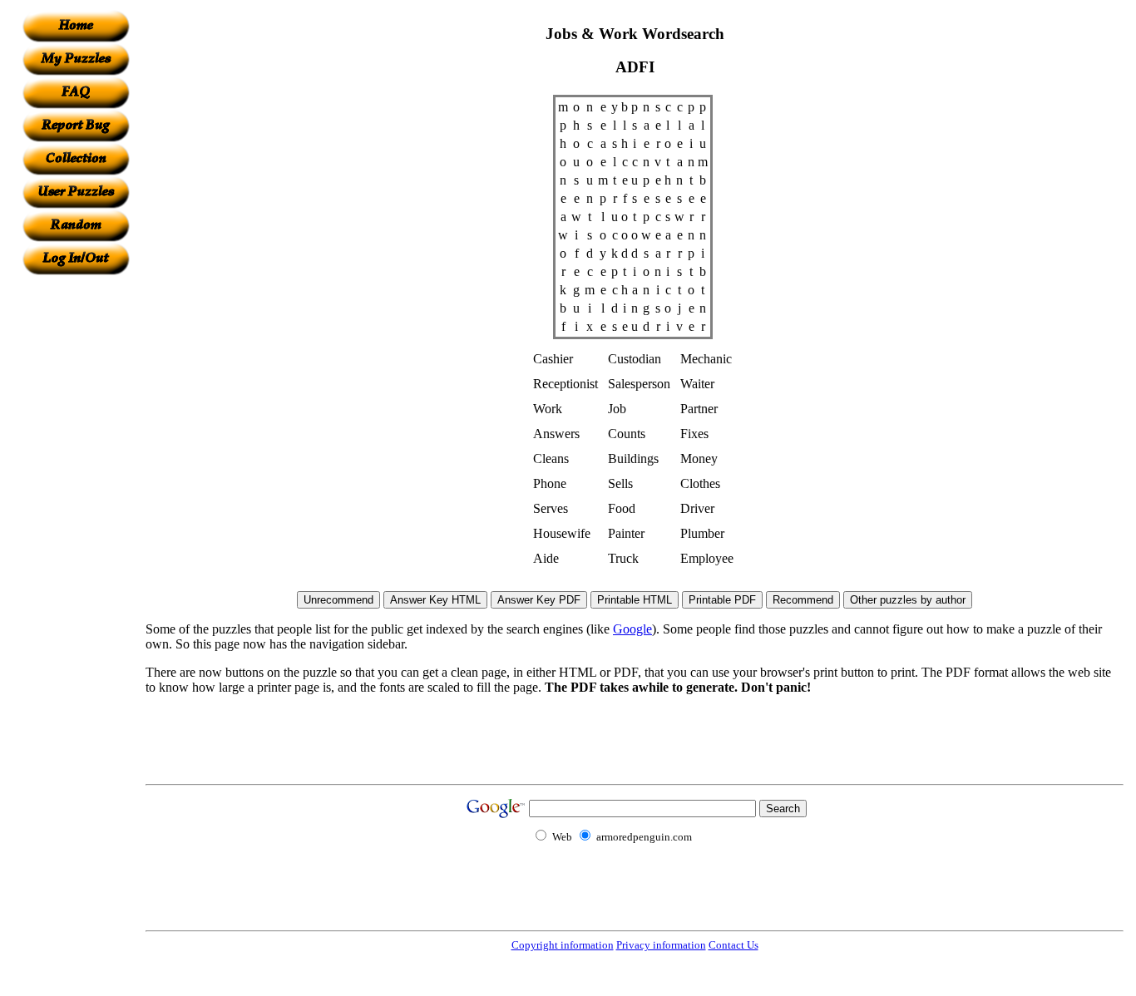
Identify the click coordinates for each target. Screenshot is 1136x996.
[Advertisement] (75, 524)
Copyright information (562, 945)
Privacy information (661, 945)
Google (632, 629)
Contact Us (733, 945)
